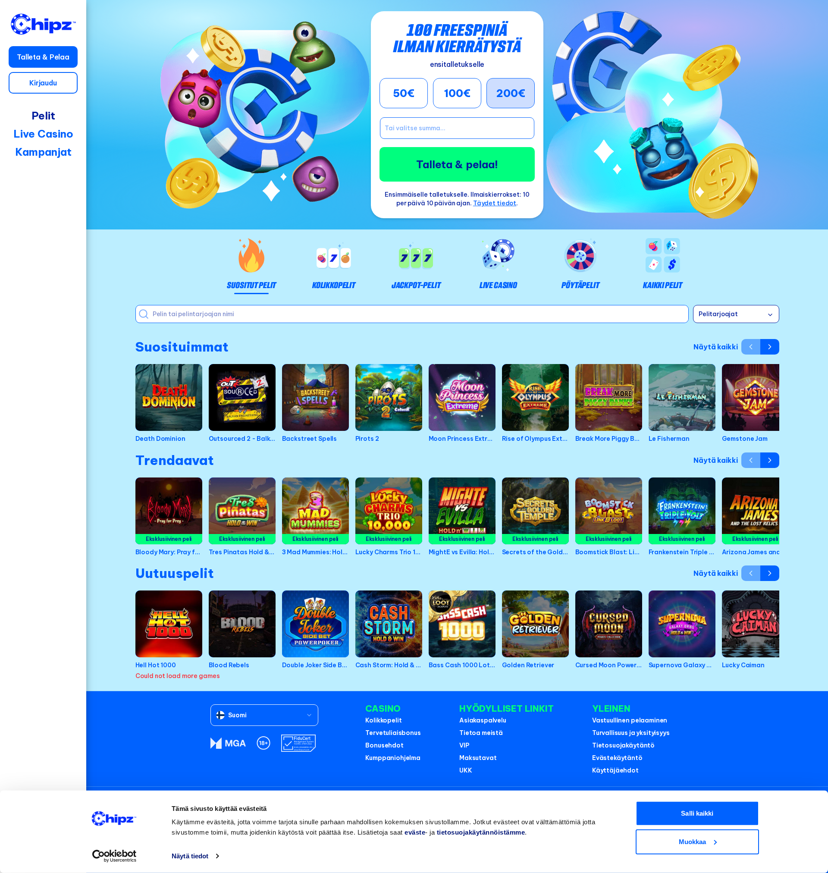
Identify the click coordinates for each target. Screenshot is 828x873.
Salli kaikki (697, 813)
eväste (415, 832)
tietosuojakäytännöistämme (481, 832)
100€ (457, 93)
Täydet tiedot (494, 203)
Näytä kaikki (715, 346)
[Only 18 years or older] (263, 743)
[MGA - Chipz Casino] (228, 743)
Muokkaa (692, 841)
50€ (403, 93)
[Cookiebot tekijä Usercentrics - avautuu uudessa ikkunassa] (114, 856)
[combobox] (264, 715)
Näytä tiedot (190, 856)
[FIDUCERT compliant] (298, 743)
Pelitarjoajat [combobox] (718, 314)
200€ (510, 93)
